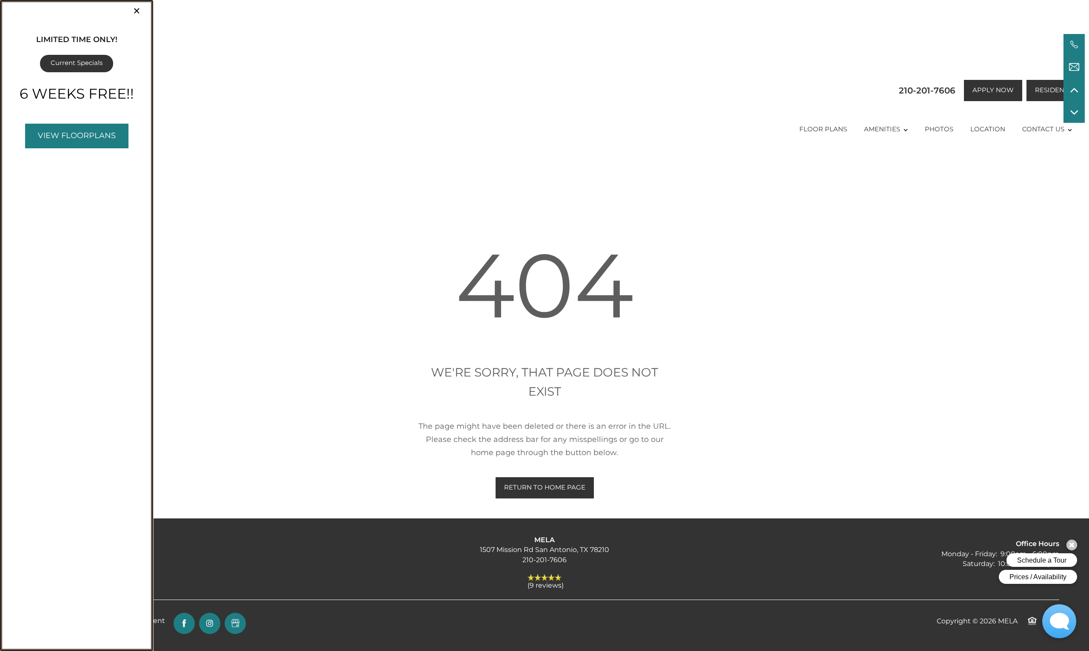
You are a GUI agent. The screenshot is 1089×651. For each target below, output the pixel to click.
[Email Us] (1074, 67)
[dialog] (76, 325)
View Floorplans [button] (77, 136)
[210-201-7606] (1074, 44)
